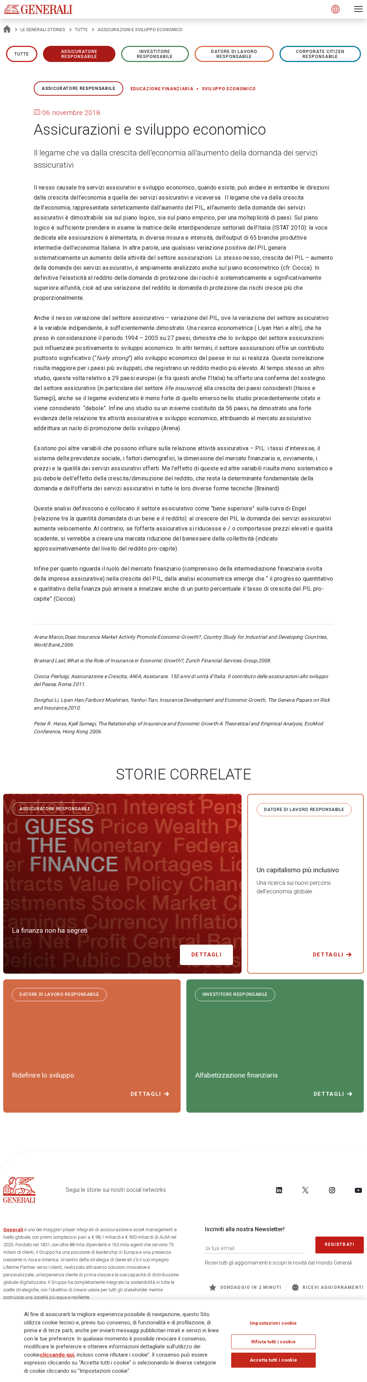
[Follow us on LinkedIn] (279, 1190)
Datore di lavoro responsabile (234, 54)
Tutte (81, 29)
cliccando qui (57, 1355)
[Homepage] (7, 29)
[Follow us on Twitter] (305, 1190)
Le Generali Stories (42, 29)
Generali (13, 1229)
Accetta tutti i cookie (273, 1360)
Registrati (340, 1244)
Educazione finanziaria (162, 88)
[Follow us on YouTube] (358, 1190)
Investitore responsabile (155, 54)
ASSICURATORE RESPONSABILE (79, 54)
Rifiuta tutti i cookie (273, 1341)
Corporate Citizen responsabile (320, 54)
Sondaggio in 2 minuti (250, 1287)
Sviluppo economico (229, 88)
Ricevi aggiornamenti (333, 1287)
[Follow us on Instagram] (332, 1190)
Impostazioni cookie (273, 1323)
